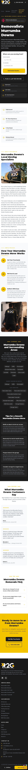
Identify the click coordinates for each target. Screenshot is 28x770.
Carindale (6, 372)
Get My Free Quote (14, 639)
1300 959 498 (19, 2)
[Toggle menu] (25, 2)
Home (2, 11)
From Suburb (6, 57)
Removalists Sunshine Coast (14, 394)
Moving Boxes (4, 715)
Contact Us (3, 729)
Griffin (13, 366)
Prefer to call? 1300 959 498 (13, 79)
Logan (14, 375)
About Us (3, 736)
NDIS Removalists (8, 404)
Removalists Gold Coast (19, 390)
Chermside (13, 372)
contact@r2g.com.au (8, 745)
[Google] (6, 678)
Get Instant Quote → (14, 70)
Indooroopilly (21, 372)
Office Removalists (20, 400)
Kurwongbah (20, 366)
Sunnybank (20, 369)
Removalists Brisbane (14, 11)
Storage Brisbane (20, 404)
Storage (3, 711)
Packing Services (5, 708)
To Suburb (5, 62)
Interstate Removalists (8, 400)
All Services (4, 701)
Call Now (8, 767)
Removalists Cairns (7, 390)
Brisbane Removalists (10, 369)
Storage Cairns (14, 407)
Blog (2, 727)
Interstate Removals (5, 704)
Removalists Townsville (14, 397)
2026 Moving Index (5, 734)
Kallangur (7, 366)
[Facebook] (2, 678)
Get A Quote (4, 732)
